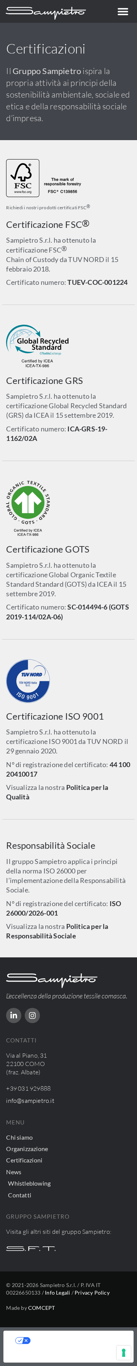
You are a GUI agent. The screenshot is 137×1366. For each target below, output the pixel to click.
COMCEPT (41, 1307)
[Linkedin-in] (13, 1015)
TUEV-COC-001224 (97, 282)
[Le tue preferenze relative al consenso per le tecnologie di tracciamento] (123, 1352)
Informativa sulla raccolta (47, 1356)
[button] (122, 11)
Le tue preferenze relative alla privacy (76, 1340)
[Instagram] (32, 1015)
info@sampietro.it (30, 1100)
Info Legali (57, 1292)
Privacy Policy (92, 1292)
